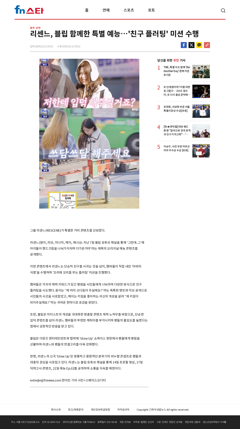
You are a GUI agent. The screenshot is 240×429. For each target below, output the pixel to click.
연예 (106, 10)
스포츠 (129, 10)
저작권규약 (123, 409)
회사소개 (56, 409)
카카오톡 (199, 45)
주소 (207, 45)
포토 (151, 10)
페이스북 (184, 45)
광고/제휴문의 (75, 409)
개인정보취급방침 (100, 409)
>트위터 (191, 45)
